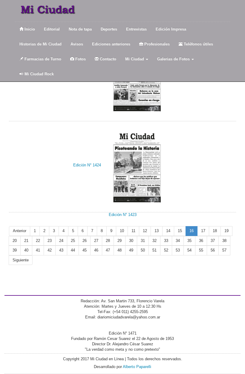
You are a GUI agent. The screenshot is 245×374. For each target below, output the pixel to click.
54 (189, 250)
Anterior (19, 231)
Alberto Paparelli (137, 366)
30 (131, 240)
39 (15, 250)
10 (122, 231)
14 (168, 231)
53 (178, 250)
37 (213, 240)
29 (119, 240)
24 (61, 240)
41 (38, 250)
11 (133, 231)
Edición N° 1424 (87, 165)
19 (226, 231)
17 (203, 231)
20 (15, 240)
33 (166, 240)
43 (61, 250)
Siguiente (21, 260)
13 (156, 231)
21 (26, 240)
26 (84, 240)
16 (191, 231)
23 (50, 240)
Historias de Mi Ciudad (40, 44)
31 (143, 240)
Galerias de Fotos (174, 59)
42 (50, 250)
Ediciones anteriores (111, 44)
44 (73, 250)
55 (201, 250)
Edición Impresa (171, 29)
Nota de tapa (80, 29)
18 (215, 231)
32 (154, 240)
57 (224, 250)
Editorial (52, 29)
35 (189, 240)
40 (26, 250)
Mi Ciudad (135, 59)
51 (154, 250)
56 (213, 250)
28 (108, 240)
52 (166, 250)
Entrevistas (136, 29)
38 (224, 240)
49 (131, 250)
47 (108, 250)
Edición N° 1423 (123, 214)
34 (178, 240)
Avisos (77, 44)
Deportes (109, 29)
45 (84, 250)
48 (119, 250)
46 (96, 250)
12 (145, 231)
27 (96, 240)
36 (201, 240)
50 (143, 250)
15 (180, 231)
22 (38, 240)
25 (73, 240)
